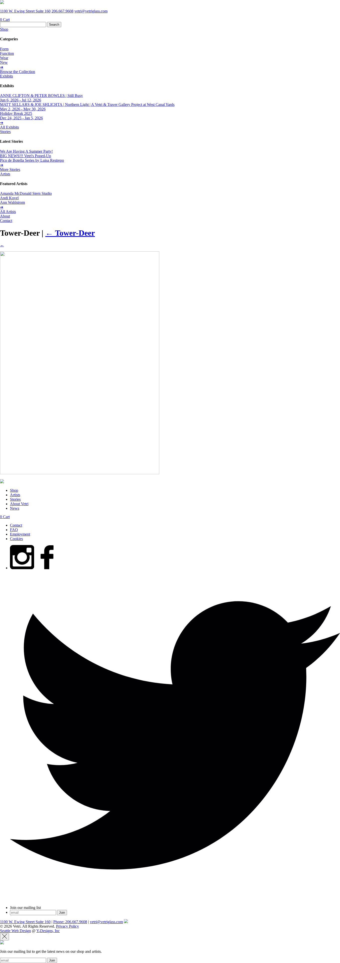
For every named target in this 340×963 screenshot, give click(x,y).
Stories (5, 132)
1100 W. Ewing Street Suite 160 (25, 11)
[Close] (4, 936)
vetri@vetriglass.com (91, 11)
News (14, 508)
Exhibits (6, 76)
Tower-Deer (70, 232)
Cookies (16, 539)
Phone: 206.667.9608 (70, 922)
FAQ (14, 530)
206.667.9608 (62, 11)
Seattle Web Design (15, 931)
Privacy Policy (67, 926)
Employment (20, 534)
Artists (5, 174)
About (5, 216)
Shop (4, 29)
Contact (6, 220)
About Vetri (19, 504)
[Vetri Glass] (2, 2)
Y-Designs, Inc (48, 931)
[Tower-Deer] (79, 473)
